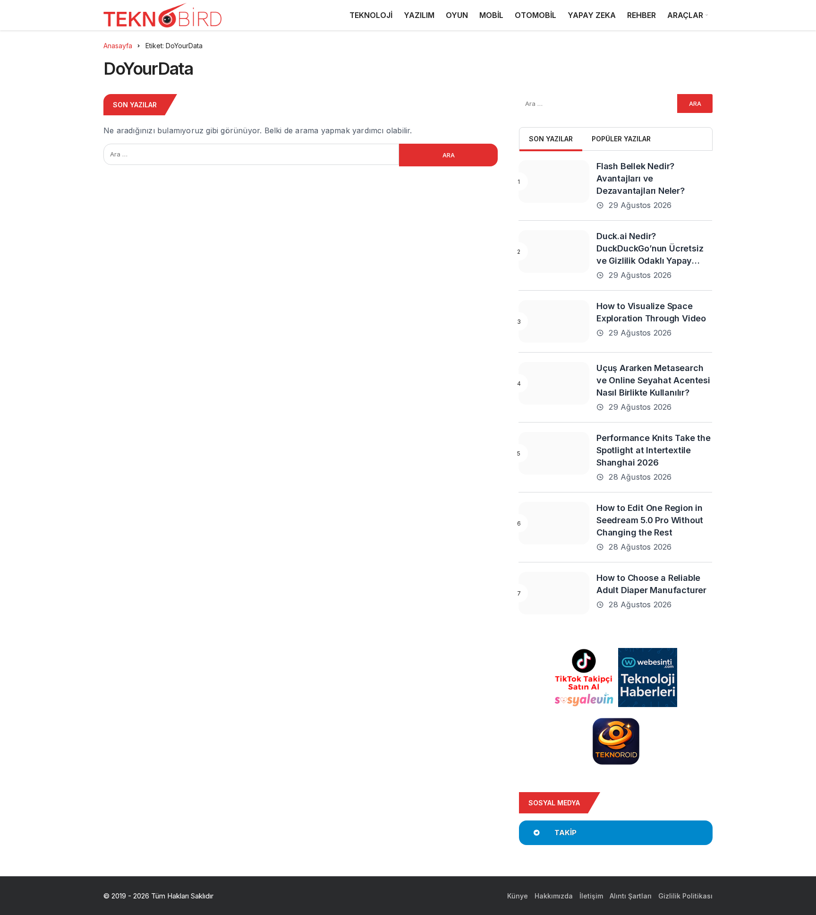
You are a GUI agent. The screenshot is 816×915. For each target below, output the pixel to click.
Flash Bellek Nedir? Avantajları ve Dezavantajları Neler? (640, 178)
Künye (517, 896)
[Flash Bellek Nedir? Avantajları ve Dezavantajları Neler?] (553, 181)
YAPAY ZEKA (592, 15)
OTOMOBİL (535, 15)
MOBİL (491, 15)
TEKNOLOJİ (370, 15)
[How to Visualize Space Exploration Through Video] (553, 321)
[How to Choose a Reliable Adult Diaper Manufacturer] (553, 593)
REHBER (641, 15)
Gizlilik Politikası (685, 896)
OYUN (457, 15)
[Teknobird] (162, 15)
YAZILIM (419, 15)
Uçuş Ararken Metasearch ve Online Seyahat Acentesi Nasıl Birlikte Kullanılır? (653, 380)
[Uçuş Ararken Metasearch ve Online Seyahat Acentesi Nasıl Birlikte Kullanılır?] (553, 383)
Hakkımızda (554, 896)
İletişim (591, 896)
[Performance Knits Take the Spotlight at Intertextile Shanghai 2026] (553, 453)
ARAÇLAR (685, 15)
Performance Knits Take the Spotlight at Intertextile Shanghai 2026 (653, 450)
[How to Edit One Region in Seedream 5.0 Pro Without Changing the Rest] (553, 523)
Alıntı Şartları (631, 896)
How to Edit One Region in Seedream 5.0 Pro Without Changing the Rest (649, 520)
